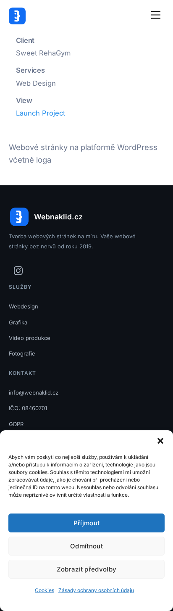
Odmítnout (86, 546)
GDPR (16, 424)
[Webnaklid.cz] (17, 21)
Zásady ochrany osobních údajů (96, 590)
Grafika (18, 322)
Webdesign (23, 306)
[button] (160, 441)
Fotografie (22, 353)
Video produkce (29, 337)
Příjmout (86, 523)
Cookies (44, 590)
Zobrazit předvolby (86, 569)
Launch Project (40, 113)
